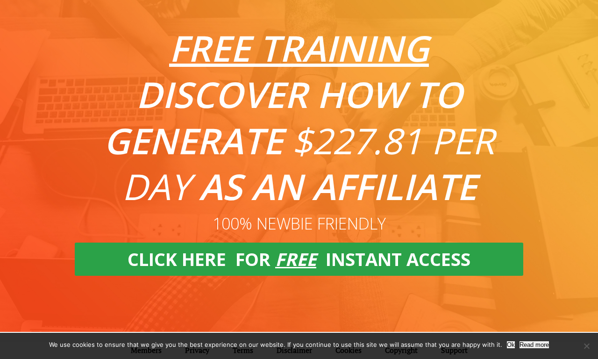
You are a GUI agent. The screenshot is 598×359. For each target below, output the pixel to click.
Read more (534, 344)
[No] (586, 346)
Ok (511, 344)
